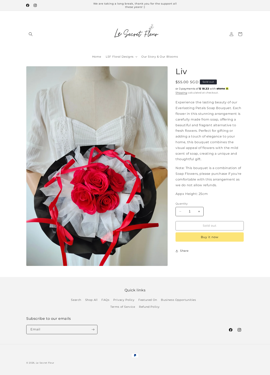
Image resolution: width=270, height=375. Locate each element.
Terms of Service (122, 307)
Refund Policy (149, 307)
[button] (30, 34)
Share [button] (184, 250)
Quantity (182, 203)
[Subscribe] (93, 329)
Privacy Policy (123, 300)
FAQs (105, 300)
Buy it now (209, 237)
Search (76, 300)
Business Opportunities (178, 300)
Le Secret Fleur (45, 362)
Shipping (181, 92)
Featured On (147, 300)
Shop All (91, 300)
